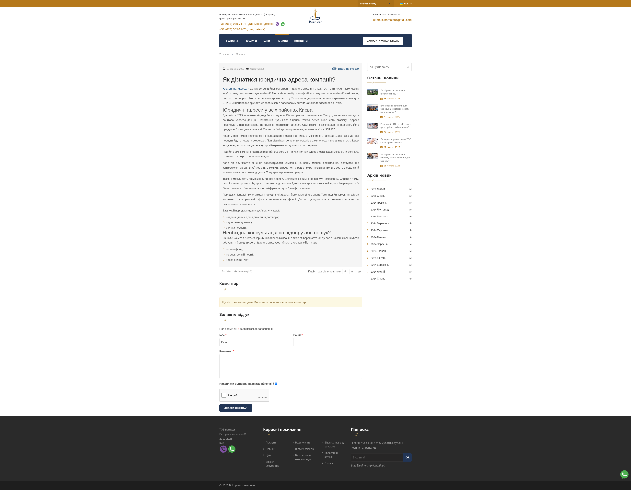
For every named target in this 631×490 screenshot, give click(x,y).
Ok (407, 457)
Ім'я (223, 335)
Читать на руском (347, 68)
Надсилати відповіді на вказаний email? (246, 383)
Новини (282, 40)
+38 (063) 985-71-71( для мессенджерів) (247, 23)
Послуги (251, 40)
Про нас (329, 463)
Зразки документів (272, 463)
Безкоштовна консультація (303, 457)
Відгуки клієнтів (304, 448)
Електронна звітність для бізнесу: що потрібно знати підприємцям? (394, 108)
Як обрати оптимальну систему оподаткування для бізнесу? (395, 157)
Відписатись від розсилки (334, 444)
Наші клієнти (303, 442)
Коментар (226, 351)
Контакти (301, 40)
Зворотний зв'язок (331, 454)
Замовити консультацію (383, 40)
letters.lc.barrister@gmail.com (392, 19)
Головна (232, 40)
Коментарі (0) (257, 68)
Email (298, 335)
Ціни (266, 40)
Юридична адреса (234, 88)
